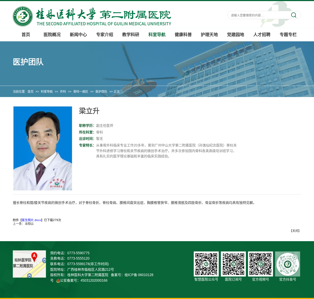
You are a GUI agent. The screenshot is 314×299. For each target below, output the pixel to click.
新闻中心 (78, 34)
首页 (26, 34)
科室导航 (157, 34)
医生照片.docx (31, 220)
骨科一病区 (80, 91)
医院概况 (52, 34)
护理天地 (209, 34)
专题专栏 (288, 34)
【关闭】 (295, 230)
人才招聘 (261, 34)
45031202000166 (94, 280)
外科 (63, 91)
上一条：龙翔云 (23, 223)
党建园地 (235, 34)
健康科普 (183, 34)
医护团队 (101, 91)
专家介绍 (104, 34)
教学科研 (130, 34)
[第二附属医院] (92, 16)
